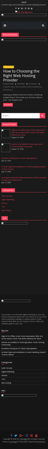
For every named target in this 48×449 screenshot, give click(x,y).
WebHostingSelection (34, 87)
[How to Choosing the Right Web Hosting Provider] (23, 40)
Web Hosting (8, 67)
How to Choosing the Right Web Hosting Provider (21, 75)
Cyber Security (6, 196)
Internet (4, 203)
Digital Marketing (7, 199)
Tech (3, 207)
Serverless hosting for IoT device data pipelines (19, 348)
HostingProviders (9, 87)
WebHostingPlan (21, 87)
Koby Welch (21, 84)
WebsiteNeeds (8, 90)
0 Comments (32, 84)
